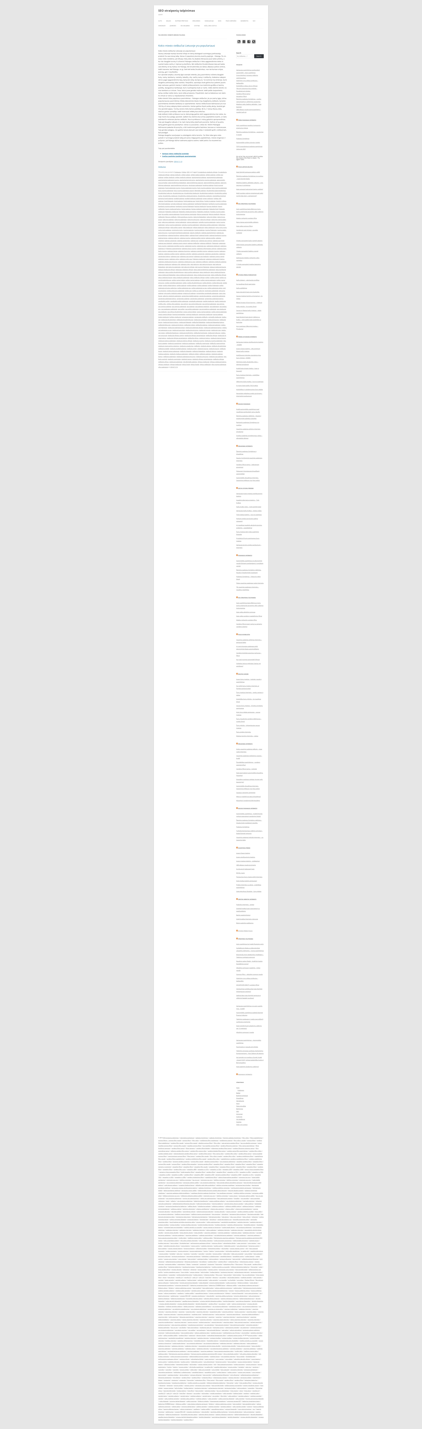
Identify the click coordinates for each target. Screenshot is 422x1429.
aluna (164, 1277)
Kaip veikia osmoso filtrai (244, 226)
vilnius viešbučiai (205, 364)
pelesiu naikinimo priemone (223, 1288)
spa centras (220, 304)
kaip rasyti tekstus (192, 1327)
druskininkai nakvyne (165, 193)
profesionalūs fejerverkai (184, 1275)
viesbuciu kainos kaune (218, 338)
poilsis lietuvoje (217, 283)
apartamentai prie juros (187, 180)
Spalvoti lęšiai (174, 1283)
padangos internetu (172, 1230)
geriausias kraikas (256, 1272)
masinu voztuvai (231, 1212)
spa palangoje (214, 306)
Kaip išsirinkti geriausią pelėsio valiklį (248, 172)
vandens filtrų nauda (177, 1143)
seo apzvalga (245, 1198)
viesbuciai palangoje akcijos (194, 328)
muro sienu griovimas (251, 1293)
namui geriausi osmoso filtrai (177, 1156)
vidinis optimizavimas (213, 1222)
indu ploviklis (210, 1296)
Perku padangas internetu (247, 120)
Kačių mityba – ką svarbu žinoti (246, 306)
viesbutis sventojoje (174, 359)
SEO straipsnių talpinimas (176, 11)
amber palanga (211, 175)
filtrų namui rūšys (218, 1154)
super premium (241, 1243)
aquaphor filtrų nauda (201, 1167)
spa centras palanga (164, 306)
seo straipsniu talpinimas (227, 1161)
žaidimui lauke (191, 1280)
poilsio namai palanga (193, 280)
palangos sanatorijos (212, 254)
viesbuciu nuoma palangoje (214, 341)
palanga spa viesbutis (165, 243)
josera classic (233, 1196)
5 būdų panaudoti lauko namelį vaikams (249, 241)
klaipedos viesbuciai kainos (187, 212)
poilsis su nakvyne (198, 291)
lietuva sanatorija (202, 214)
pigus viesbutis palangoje (181, 278)
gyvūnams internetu (227, 1272)
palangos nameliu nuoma (199, 251)
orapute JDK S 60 (185, 1296)
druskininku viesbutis (205, 196)
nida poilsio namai (176, 227)
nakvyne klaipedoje (199, 217)
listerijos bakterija (217, 1204)
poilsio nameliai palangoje (173, 283)
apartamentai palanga (199, 177)
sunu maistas (252, 1243)
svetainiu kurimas (255, 1327)
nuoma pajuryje (188, 230)
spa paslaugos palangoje (169, 309)
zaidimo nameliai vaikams (166, 1291)
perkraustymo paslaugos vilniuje (200, 1243)
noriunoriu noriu (177, 230)
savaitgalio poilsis (164, 301)
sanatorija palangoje (218, 296)
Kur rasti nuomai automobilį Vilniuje (248, 660)
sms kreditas (245, 1333)
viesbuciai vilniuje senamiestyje (177, 338)
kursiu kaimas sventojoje (188, 214)
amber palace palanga (198, 175)
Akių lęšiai (224, 1396)
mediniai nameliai (246, 1277)
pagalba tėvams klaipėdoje (190, 1301)
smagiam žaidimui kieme (186, 1185)
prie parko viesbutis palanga (173, 293)
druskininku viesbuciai (170, 196)
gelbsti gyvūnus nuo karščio (233, 1385)
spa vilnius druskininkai (175, 312)
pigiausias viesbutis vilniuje (184, 270)
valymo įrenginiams (170, 1293)
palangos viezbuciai (164, 264)
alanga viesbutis (175, 175)
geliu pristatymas (254, 1296)
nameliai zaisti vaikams (198, 1291)
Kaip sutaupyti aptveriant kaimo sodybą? (249, 189)
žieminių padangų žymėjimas (232, 1138)
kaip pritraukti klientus (213, 1330)
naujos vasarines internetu (190, 1320)
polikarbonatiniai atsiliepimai (174, 1262)
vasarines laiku (190, 1312)
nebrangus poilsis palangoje (208, 225)
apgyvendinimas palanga (212, 183)
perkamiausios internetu (242, 1272)
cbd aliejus (225, 1214)
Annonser (161, 26)
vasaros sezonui (193, 1322)
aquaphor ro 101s (248, 1175)
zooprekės (172, 1275)
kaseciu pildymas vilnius (242, 1291)
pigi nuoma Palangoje (202, 267)
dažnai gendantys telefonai (172, 1190)
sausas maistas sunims (237, 1248)
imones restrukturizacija (216, 1293)
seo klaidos (182, 1327)
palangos (223, 246)
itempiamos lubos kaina (183, 1217)
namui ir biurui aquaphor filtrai (254, 1169)
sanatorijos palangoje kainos (214, 299)
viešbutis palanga (205, 354)
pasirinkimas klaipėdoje (243, 1301)
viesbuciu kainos (204, 338)
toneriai (231, 1291)
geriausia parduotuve (178, 1256)
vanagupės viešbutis (201, 317)
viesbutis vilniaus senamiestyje (202, 359)
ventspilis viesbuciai (214, 317)
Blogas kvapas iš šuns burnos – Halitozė (249, 303)
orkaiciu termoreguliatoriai (243, 1209)
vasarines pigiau (251, 1312)
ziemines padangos (224, 1233)
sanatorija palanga (205, 296)
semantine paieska (252, 1325)
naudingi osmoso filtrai (194, 1146)
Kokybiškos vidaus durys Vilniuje (246, 86)
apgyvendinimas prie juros (179, 185)
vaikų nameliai (227, 1393)
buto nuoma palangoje (219, 188)
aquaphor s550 (209, 1175)
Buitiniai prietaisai (181, 21)
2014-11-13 (178, 161)
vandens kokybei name (165, 1154)
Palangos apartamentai (173, 249)
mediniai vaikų (254, 1393)
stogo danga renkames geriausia (248, 1285)
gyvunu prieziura (183, 1251)
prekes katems (249, 1256)
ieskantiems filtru (228, 1264)
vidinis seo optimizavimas (208, 1198)
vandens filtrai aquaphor (189, 1164)
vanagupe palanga (188, 317)
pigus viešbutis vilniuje (197, 278)
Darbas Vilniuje (249, 1280)
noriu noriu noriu (221, 227)
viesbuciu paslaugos (188, 343)
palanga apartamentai (208, 233)
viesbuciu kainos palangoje (167, 341)
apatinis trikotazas (163, 1298)
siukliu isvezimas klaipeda (226, 1399)
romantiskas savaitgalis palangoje (207, 293)
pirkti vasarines (173, 1317)
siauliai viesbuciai (208, 301)
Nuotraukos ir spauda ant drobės (247, 1047)
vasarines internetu (171, 1312)
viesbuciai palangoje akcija (176, 328)
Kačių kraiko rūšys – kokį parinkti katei (248, 507)
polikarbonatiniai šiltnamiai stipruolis (184, 1204)
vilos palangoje (163, 367)
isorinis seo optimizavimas (191, 1198)
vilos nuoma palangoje (218, 364)
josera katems (185, 1246)
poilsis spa (188, 291)
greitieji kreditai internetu (206, 1225)
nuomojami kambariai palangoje (178, 233)
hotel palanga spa (189, 201)
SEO (254, 21)
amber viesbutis (169, 177)
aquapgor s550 (227, 1169)
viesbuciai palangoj (214, 325)
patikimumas (175, 1296)
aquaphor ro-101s (203, 1169)
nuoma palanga (199, 230)
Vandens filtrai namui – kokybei (246, 769)
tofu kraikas (225, 1248)
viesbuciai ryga (216, 330)
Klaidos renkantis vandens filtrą (246, 218)
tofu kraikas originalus (206, 1240)
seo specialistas (209, 1325)
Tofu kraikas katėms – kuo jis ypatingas (249, 515)
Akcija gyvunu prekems (246, 488)
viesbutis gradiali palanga (178, 349)
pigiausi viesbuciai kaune (218, 267)
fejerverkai (218, 1264)
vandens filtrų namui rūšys (198, 1151)
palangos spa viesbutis (201, 256)
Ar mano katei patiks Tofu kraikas (247, 386)
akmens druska (201, 1335)
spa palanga (191, 306)
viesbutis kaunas (202, 349)
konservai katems (189, 1248)
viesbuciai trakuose (214, 333)
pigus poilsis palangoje (191, 272)
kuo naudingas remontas (224, 1193)
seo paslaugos (201, 1330)
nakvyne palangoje (180, 220)
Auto (160, 21)
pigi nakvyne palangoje (173, 267)
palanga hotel (194, 235)
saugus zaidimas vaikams (217, 1201)
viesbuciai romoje (204, 330)
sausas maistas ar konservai (212, 1227)
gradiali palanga (179, 198)
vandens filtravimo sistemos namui (243, 1148)
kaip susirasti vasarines (242, 1322)
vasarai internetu (216, 1322)
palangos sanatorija (198, 254)
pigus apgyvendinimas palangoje (204, 270)
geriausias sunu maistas (226, 1269)
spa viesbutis (162, 312)
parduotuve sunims (235, 1306)
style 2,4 (194, 1277)
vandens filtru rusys (180, 1169)
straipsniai (195, 1264)
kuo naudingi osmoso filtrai (211, 1146)
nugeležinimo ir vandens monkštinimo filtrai (234, 1159)
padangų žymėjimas (202, 1138)
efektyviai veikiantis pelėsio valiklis (191, 1196)
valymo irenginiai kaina (239, 1304)
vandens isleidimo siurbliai (245, 1212)
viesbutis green (192, 349)
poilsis (185, 283)
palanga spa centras (205, 241)
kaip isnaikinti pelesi (187, 1333)
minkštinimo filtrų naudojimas (209, 1140)
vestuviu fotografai (237, 1293)
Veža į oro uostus (210, 26)
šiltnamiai (186, 1269)
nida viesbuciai (187, 227)
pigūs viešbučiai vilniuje (218, 275)
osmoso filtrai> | (163, 1140)
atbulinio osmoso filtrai (205, 1143)
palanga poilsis (210, 238)
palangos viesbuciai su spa (186, 262)
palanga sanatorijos (183, 241)
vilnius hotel (186, 364)
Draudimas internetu (245, 446)
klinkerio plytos (162, 1288)
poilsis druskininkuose (194, 283)
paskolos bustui (254, 1240)
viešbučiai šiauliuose (172, 333)
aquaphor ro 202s (168, 1177)
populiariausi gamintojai (195, 1325)
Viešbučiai (162, 167)
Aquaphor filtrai (241, 96)
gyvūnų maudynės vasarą (172, 1272)
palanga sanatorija (170, 241)
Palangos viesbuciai (199, 259)
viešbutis (197, 346)
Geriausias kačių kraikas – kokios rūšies (249, 511)
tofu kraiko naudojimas (233, 1251)
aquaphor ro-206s (177, 1175)
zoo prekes (222, 1277)
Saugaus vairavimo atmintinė (245, 793)
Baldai (168, 21)
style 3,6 (201, 1277)
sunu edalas (229, 1359)
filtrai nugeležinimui (256, 1138)
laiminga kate (204, 1219)
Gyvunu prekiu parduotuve (247, 275)
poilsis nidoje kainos (169, 285)
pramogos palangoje (211, 291)
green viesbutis (208, 198)
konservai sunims (254, 1246)
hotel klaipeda (168, 201)
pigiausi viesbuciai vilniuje (166, 270)
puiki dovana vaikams (170, 1185)
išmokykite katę (184, 1243)
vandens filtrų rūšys (231, 1154)
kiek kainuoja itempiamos (199, 1217)
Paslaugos (177, 172)
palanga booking (173, 235)
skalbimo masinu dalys (195, 1238)
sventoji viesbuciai (192, 314)
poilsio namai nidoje (178, 280)
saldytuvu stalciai (176, 1209)
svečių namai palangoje (218, 312)
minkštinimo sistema (226, 1140)
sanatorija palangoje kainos (167, 299)
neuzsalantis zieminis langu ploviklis (209, 1346)
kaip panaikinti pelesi (249, 1404)
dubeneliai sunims (229, 1246)
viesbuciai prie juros (192, 330)
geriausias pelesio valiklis (247, 1196)
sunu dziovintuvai (242, 1246)
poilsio (207, 278)
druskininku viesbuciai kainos (187, 196)
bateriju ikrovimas (163, 1296)
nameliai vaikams (180, 1280)
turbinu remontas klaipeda (178, 1219)
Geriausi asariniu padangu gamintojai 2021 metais (206, 1354)
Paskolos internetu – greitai (245, 905)
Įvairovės (173, 26)
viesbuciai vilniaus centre (176, 335)
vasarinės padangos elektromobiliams (178, 1193)
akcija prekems (213, 1259)
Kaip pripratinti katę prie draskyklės (247, 292)
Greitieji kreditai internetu (247, 899)
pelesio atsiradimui (236, 1330)
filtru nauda (247, 1264)
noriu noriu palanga (164, 230)
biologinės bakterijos (174, 1267)
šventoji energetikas (178, 314)
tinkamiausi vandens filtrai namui (221, 1148)
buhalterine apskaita (204, 1206)
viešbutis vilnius (163, 362)
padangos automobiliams (203, 1306)
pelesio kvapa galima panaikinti (227, 1177)
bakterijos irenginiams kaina (199, 1285)
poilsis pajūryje (181, 285)
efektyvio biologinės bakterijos (240, 1267)
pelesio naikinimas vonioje (183, 1288)
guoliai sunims (218, 1246)
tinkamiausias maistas (246, 1262)
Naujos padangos (244, 404)
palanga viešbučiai (193, 243)
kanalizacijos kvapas (188, 1267)
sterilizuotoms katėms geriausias (241, 1188)
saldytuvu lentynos (248, 1206)
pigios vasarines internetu (238, 1320)
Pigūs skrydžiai (231, 21)
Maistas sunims (243, 674)
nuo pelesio (222, 1304)
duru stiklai (258, 1212)
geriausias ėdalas (170, 1264)
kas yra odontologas (248, 1275)
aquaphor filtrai (257, 1161)
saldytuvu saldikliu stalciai (233, 1206)
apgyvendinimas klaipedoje (177, 183)
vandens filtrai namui (178, 1148)
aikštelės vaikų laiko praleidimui (205, 1185)
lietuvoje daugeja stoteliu (235, 1190)
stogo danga (253, 1283)
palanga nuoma (185, 238)
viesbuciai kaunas (213, 320)
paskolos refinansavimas (235, 1225)
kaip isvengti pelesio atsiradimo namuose (229, 1183)
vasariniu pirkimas (227, 1312)
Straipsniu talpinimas (245, 939)
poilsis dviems (207, 283)
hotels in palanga (209, 201)
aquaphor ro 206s (180, 1177)
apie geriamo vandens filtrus (230, 1143)
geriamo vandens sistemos (181, 1161)
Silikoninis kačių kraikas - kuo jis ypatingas (249, 382)
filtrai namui (191, 1156)
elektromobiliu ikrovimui (240, 1240)
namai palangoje (180, 222)
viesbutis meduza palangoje (179, 354)
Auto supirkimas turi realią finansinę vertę (250, 944)
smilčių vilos (162, 304)
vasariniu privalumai (242, 1317)
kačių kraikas (205, 1272)
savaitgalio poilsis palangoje (179, 301)
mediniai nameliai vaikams (174, 1306)
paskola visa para (216, 1333)
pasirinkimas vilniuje (189, 1212)
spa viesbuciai (221, 309)
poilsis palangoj (202, 285)
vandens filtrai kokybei (203, 1148)
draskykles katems (249, 1225)
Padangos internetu (245, 555)
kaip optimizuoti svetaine (225, 1198)
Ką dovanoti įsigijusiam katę (245, 869)
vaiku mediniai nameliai (172, 1399)
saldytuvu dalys (208, 1238)
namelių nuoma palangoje (207, 222)
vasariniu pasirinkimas (233, 1314)
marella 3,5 (187, 1277)
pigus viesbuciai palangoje (184, 275)
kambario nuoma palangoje (217, 204)
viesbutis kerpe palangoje (171, 351)
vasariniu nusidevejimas (165, 1322)
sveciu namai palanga (204, 312)
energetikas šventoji (219, 196)
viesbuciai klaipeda (185, 322)
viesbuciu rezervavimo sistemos (168, 346)
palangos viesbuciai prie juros (167, 262)
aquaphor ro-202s (245, 1172)
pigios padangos (211, 1230)
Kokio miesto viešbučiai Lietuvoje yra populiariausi (186, 45)
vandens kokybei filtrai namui (217, 1151)
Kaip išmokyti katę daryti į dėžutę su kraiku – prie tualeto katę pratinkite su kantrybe (248, 319)
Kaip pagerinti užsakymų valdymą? (247, 1067)
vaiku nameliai (213, 1280)
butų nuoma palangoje (165, 191)
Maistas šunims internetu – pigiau (247, 736)
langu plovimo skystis (186, 1233)
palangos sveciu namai (216, 256)
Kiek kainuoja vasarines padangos (224, 1238)
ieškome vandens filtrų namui (180, 1151)
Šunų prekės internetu (243, 732)
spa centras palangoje (179, 306)
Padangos (241, 1090)
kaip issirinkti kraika (241, 1269)
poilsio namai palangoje (208, 280)
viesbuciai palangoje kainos (213, 328)
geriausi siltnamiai (225, 1259)
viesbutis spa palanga (216, 357)
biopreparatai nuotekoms (166, 1285)
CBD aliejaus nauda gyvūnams (246, 865)
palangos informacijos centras (206, 249)
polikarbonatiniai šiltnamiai (250, 1259)
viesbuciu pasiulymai (174, 343)
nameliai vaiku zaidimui (187, 1399)
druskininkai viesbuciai (191, 193)
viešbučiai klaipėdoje (198, 322)
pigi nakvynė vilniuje (187, 267)
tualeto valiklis (189, 1293)
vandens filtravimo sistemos (229, 1146)
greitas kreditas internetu (189, 1225)
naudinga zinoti (196, 1314)
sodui (260, 1267)
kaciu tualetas (162, 1248)
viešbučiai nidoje (189, 325)
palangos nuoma (213, 251)
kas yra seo (195, 1180)
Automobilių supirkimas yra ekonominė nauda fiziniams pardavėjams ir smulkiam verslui (249, 563)
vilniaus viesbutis (163, 364)
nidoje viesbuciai (198, 227)
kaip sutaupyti (258, 1254)
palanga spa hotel (218, 241)
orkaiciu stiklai (229, 1209)
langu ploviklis (198, 1233)
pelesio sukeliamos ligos (202, 1333)
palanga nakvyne (173, 238)
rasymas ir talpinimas (230, 1309)
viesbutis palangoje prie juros (185, 357)
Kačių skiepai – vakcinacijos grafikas (247, 280)
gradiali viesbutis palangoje (193, 198)
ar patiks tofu (245, 1251)
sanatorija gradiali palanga (190, 296)
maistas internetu (233, 1378)
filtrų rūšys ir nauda (240, 1140)
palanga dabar (184, 235)
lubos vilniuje (246, 1217)
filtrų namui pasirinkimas (246, 1146)
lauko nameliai (169, 1280)
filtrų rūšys (245, 1138)
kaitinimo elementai (189, 1209)
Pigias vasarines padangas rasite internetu (250, 583)
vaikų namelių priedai (239, 1406)
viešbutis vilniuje (218, 359)
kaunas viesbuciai (200, 206)
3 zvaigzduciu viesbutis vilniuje (207, 172)
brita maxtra (234, 1391)
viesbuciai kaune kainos (170, 322)
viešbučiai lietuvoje (164, 325)
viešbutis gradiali (163, 349)
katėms (211, 1251)
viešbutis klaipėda (186, 351)
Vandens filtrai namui (243, 94)
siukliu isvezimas (231, 1283)
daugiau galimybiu (163, 1327)
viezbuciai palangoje (175, 362)
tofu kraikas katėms (233, 1277)
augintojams (181, 1264)
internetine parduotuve (187, 1138)
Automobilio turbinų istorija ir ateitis (248, 142)
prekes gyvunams (171, 1251)
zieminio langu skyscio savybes (233, 1204)
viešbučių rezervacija (202, 343)
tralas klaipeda (203, 1283)
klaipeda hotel (213, 209)
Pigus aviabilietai (244, 634)
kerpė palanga (186, 209)
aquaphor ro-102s (215, 1169)
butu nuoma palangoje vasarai (184, 191)
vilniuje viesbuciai (175, 364)
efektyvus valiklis (231, 1285)
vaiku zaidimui (249, 1204)
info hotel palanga (164, 204)
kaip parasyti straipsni (222, 1325)
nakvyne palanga (168, 220)
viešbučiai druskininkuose (184, 320)
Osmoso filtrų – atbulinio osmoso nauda (249, 974)
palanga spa (194, 241)
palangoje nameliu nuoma (175, 246)
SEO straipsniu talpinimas (247, 204)
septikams (180, 1293)
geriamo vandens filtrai (205, 1164)
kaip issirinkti (236, 1259)
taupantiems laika (215, 1312)
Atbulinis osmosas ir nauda (245, 1032)
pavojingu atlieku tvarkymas (224, 1296)
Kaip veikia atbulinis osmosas (245, 612)
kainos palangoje (188, 204)
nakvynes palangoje (168, 222)
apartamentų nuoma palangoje (206, 180)
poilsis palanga (192, 285)
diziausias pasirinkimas (187, 1317)
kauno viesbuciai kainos (173, 209)
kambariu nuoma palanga (166, 206)
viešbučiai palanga (201, 325)
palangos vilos (185, 264)
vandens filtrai (167, 1161)
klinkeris (171, 1288)
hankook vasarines (208, 1314)
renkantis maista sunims (234, 1335)
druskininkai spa (178, 193)
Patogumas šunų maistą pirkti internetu (249, 877)
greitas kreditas (175, 1225)
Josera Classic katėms (243, 853)
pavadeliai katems (225, 1256)
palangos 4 (161, 249)
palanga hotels (204, 235)
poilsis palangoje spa (184, 288)
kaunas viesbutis (211, 206)
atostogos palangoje (195, 185)
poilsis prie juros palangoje (175, 291)
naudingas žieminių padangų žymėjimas (203, 1193)
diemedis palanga (200, 191)
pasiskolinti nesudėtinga (228, 1222)
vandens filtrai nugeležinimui (175, 1159)
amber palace (185, 175)
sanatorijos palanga (183, 299)
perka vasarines (220, 1314)
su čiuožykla (231, 1280)
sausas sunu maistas (170, 1259)
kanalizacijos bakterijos (203, 1267)
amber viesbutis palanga (183, 177)
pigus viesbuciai (205, 272)
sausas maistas (194, 1272)
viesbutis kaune (214, 349)
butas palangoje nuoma (189, 188)
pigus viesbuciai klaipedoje (167, 275)
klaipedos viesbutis (203, 212)
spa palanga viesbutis (202, 306)
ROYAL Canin (240, 873)
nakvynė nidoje (211, 217)
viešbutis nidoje (193, 354)
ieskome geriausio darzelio (205, 1212)
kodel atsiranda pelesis (203, 1204)
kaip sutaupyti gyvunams (225, 1364)
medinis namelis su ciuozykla (193, 1227)
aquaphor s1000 (238, 1169)
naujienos (187, 1254)
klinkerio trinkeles (243, 1283)
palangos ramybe (185, 254)
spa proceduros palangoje (207, 309)
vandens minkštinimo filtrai (245, 1156)
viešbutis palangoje (169, 357)
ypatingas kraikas (202, 1259)
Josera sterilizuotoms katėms (245, 857)
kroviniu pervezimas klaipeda (189, 1283)
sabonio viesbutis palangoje (172, 296)
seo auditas (191, 1330)
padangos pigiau (236, 1233)
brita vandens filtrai (164, 1269)
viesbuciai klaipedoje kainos (215, 322)
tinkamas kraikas (209, 1275)
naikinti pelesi (237, 1288)
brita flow (208, 1277)
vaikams (173, 1201)
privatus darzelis (220, 1212)
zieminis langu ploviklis (171, 1233)
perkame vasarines (164, 1325)
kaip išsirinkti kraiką (170, 1391)
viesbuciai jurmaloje (200, 320)
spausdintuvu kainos (201, 1293)
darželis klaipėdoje (229, 1301)
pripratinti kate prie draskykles (173, 1227)
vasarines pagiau (175, 1320)
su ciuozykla (223, 1280)
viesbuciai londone (177, 325)
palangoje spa (201, 246)
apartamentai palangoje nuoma (168, 180)
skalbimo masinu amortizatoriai (201, 1214)
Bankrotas (244, 21)
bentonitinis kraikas (214, 1248)
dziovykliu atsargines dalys (241, 1219)
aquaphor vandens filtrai (244, 1161)
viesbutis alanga (206, 346)
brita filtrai (191, 1391)
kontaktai (172, 1254)
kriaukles (236, 1198)
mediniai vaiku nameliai (183, 1291)
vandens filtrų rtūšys (255, 1151)
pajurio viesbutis (195, 233)
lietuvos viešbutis (171, 217)
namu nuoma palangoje (173, 225)
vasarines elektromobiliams (250, 1314)
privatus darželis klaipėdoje (167, 1304)
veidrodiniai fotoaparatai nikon (216, 1335)
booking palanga (208, 185)
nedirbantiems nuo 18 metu (231, 1333)
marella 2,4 (179, 1277)
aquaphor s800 (191, 1169)
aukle (228, 1304)
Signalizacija (209, 21)
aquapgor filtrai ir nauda (227, 1167)
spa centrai (184, 304)
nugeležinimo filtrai (211, 1177)
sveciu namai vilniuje (165, 314)
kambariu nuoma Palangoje (185, 206)
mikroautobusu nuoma (185, 217)
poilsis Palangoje (213, 285)
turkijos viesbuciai (175, 317)
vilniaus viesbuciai (203, 362)
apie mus (179, 1254)
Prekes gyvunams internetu (247, 337)
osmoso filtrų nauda (175, 1140)
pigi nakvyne (195, 264)
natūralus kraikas (210, 1391)
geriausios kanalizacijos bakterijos (176, 1206)
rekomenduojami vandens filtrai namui (185, 1154)
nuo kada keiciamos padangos (223, 1235)
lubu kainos (225, 1217)
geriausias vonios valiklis (189, 1190)
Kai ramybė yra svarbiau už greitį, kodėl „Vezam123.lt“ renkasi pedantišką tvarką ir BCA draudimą (250, 1060)
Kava (219, 21)
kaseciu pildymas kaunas (171, 1409)
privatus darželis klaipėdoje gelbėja (211, 1301)
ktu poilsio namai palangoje (171, 214)
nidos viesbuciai (209, 227)
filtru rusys (219, 1275)
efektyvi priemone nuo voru (171, 1196)
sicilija (160, 1335)
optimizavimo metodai (232, 1327)
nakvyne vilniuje (205, 220)
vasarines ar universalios (215, 1309)
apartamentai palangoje (214, 177)
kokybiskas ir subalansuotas (210, 1256)
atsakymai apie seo (206, 1327)
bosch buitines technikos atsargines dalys (182, 1222)
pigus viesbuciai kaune (217, 272)
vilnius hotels (195, 364)
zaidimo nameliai (201, 1406)
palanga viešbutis (205, 243)
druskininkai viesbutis (207, 193)
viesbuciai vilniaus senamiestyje (195, 335)
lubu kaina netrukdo (253, 1214)
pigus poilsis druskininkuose (174, 272)
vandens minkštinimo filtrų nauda (196, 1159)
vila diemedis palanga (190, 362)
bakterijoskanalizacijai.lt (247, 1298)
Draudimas (196, 21)
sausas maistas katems (175, 1248)
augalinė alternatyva (256, 1251)
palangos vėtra (174, 259)
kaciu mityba (174, 1243)
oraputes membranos (198, 1296)
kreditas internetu (220, 1225)
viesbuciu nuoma (198, 341)
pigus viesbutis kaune (165, 278)
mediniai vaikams (195, 1396)
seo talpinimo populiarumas (180, 1309)
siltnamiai (255, 1217)
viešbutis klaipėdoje (198, 351)
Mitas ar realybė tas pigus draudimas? (248, 797)
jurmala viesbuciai (176, 204)
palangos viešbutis (202, 262)
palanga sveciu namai (180, 243)
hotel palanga (178, 201)
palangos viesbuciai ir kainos (215, 259)
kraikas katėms (214, 1272)
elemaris (215, 1277)
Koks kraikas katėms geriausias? (246, 881)
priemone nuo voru (245, 1177)
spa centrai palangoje (209, 304)
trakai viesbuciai (163, 317)
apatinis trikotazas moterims (229, 1298)
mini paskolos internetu (228, 1356)
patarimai (192, 1335)
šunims (206, 1251)
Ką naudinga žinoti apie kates (245, 284)
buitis (167, 1201)
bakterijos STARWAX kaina (217, 1285)
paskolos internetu (243, 1222)
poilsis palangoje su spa (199, 288)
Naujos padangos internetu (247, 808)
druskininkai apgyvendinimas (216, 191)
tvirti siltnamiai (234, 1375)
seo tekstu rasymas (181, 1330)
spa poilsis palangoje (192, 309)
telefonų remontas (185, 1180)
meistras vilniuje (217, 1243)
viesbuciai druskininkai (168, 320)
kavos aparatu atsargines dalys (167, 1238)
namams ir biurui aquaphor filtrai (169, 1172)
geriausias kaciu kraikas (243, 1185)
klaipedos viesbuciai (171, 212)
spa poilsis (181, 309)
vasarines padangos (210, 1233)
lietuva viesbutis (214, 214)
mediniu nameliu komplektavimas (217, 1291)
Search (238, 53)
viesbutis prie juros (202, 357)
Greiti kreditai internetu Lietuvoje (247, 919)
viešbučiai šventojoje (200, 333)
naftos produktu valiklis (170, 1335)
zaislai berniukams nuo (224, 1219)
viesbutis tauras (186, 359)
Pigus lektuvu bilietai (245, 167)
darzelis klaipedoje (256, 1414)
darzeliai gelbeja (176, 1212)
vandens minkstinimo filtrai (195, 1177)
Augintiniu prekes (244, 848)
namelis (160, 1399)
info (247, 1248)
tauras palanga (218, 314)
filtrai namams (190, 1148)
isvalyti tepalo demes (228, 1227)
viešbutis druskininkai (219, 346)
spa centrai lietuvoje (195, 304)
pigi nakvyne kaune (205, 264)
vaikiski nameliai (203, 1280)
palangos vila (176, 264)
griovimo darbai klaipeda (217, 1283)
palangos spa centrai (186, 256)
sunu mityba (248, 1254)
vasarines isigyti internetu (221, 1320)
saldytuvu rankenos (218, 1206)
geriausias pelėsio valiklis (191, 1183)
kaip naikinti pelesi (208, 1288)
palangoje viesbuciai (213, 246)
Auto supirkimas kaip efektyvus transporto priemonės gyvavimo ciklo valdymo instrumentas (249, 211)
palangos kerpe (172, 251)
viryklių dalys (182, 1238)
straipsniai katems (192, 1219)
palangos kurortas (184, 251)
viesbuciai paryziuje (178, 330)
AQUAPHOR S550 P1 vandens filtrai (247, 985)
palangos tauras (163, 259)
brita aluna (171, 1277)
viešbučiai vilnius (193, 338)
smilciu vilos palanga (173, 304)
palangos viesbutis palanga (217, 262)
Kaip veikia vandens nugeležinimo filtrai (249, 616)
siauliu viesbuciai (220, 301)
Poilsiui (184, 172)
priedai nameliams (216, 1393)
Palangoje (215, 243)
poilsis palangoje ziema (214, 288)
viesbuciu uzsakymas (186, 346)
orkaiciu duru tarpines (217, 1209)
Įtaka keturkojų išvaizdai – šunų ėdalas (248, 891)
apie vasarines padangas (179, 1325)
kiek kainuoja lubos (214, 1217)
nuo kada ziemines (248, 1201)
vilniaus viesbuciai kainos (218, 362)
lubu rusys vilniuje (235, 1217)
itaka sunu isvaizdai (237, 1254)
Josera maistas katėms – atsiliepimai (248, 861)
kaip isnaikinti (197, 1288)
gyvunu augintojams (196, 1251)
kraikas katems (198, 1275)
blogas (188, 1264)
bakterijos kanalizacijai (201, 1201)
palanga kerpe (162, 238)
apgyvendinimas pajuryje (195, 183)
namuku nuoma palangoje (190, 225)
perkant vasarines (204, 1322)
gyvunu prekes (200, 1222)
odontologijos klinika (229, 1243)
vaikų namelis (257, 1277)
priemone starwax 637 (182, 1285)
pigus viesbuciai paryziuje (202, 275)
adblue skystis (192, 1206)
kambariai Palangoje (201, 204)
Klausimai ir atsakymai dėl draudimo (248, 801)
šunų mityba (185, 1272)
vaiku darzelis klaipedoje (173, 1301)
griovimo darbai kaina (240, 1296)
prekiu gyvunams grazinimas (223, 1240)
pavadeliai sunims (238, 1256)
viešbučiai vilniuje (211, 335)
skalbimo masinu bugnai (182, 1214)
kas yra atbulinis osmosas (248, 1143)
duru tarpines (216, 1214)
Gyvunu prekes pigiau (245, 931)
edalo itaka (226, 1254)
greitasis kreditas (163, 1225)
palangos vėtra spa (186, 259)
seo (260, 1293)
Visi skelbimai (185, 26)
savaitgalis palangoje (195, 301)
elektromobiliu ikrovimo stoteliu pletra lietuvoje (212, 1190)
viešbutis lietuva (211, 351)
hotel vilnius (200, 201)
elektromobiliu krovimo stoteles (199, 1356)
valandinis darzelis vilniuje (172, 1246)
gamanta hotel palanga (165, 198)
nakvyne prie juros (193, 220)
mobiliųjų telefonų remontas (221, 1188)
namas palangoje (192, 222)
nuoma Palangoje (211, 230)
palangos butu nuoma (189, 249)
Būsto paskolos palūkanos (244, 923)
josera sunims (195, 1246)
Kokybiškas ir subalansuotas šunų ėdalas (249, 389)
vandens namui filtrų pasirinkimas (237, 1151)
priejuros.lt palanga (189, 293)
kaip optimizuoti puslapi (237, 1325)
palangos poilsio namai (171, 254)
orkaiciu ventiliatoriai (202, 1209)
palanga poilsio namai (198, 238)
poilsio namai (214, 278)
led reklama (203, 1262)
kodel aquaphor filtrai (187, 1172)
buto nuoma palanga (204, 188)
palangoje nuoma (190, 246)
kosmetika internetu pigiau (194, 1298)
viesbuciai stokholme (186, 333)
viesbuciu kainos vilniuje (184, 341)
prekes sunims (232, 1372)
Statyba (197, 26)
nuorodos (194, 1254)
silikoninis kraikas (201, 1248)
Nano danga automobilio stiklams (247, 222)
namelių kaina (162, 1396)
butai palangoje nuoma (172, 188)
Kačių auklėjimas (241, 288)
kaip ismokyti (192, 1259)
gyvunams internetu (164, 1256)
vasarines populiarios (183, 1314)
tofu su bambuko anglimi (171, 1240)
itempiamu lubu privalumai (238, 1214)
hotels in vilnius (221, 201)
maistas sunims (213, 1269)
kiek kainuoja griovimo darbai (252, 1288)
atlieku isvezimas (189, 1306)
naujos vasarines (240, 1312)
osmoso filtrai (186, 1140)
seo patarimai (244, 1327)
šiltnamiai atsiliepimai (191, 1262)
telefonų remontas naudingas (225, 1185)
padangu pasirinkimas (206, 1235)
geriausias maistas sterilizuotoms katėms (184, 1188)
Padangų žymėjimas (242, 139)
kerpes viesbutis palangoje (200, 209)
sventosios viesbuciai (205, 314)
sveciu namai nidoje (189, 312)
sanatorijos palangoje (197, 299)
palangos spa (175, 256)
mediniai (246, 1393)
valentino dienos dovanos (211, 1298)
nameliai (161, 1280)
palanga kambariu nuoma (217, 235)
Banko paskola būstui (243, 915)
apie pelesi (225, 1330)
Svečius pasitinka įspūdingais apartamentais (179, 156)
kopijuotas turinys (218, 1327)
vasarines (182, 1312)
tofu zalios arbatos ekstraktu (189, 1240)
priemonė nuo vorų (172, 1180)
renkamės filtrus (233, 1262)
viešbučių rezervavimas (217, 343)
